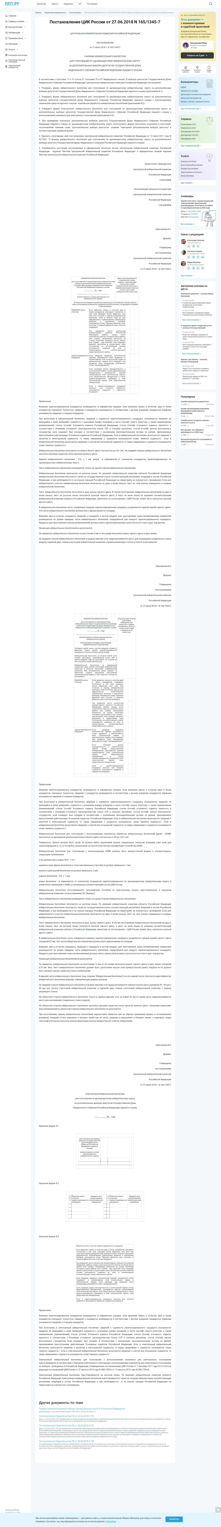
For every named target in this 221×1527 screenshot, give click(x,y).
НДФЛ (183, 87)
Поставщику (92, 4)
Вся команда (186, 276)
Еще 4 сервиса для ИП (190, 146)
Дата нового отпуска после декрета (196, 94)
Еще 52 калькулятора (190, 109)
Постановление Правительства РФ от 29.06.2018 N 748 (66, 1441)
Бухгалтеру (41, 4)
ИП (80, 4)
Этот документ (191, 19)
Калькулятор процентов (191, 98)
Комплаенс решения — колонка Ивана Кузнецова (197, 295)
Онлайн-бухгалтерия (189, 169)
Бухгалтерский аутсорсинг (192, 165)
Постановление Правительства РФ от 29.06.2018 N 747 (66, 1425)
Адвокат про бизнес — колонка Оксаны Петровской (194, 360)
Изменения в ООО (188, 128)
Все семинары (187, 224)
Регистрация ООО (188, 124)
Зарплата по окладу (189, 91)
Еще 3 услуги (186, 183)
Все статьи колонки (191, 320)
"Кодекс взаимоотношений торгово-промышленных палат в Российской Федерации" (82, 1408)
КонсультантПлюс (188, 161)
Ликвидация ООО (188, 139)
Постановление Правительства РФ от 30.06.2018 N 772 (66, 1416)
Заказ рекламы (187, 176)
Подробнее (111, 1521)
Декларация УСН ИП (189, 135)
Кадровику (68, 4)
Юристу (55, 4)
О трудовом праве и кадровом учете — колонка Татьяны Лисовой (196, 327)
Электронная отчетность (191, 172)
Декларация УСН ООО (190, 131)
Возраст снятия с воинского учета (195, 102)
